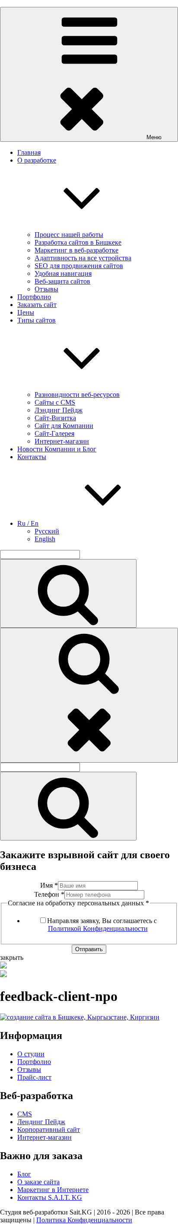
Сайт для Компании (64, 425)
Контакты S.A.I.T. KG (49, 1197)
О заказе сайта (38, 1182)
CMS (24, 1114)
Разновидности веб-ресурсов (77, 394)
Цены (25, 312)
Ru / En (27, 523)
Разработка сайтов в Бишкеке (78, 242)
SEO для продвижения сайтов (79, 265)
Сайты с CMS (55, 402)
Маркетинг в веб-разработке (76, 250)
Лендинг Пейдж (41, 1121)
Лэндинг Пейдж (59, 410)
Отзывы (46, 289)
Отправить (89, 949)
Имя (49, 885)
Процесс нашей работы (69, 234)
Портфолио (34, 296)
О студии (30, 1054)
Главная (29, 152)
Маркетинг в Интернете (53, 1189)
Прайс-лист (34, 1077)
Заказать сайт (37, 304)
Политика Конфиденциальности (84, 1220)
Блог (24, 1174)
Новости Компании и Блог (56, 449)
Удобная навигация (63, 273)
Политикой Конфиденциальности (98, 928)
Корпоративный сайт (48, 1129)
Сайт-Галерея (54, 433)
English (45, 539)
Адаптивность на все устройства (83, 258)
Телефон (49, 894)
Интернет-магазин (62, 441)
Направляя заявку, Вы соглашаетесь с (102, 924)
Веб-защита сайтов (62, 281)
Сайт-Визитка (55, 418)
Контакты (31, 456)
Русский (47, 531)
